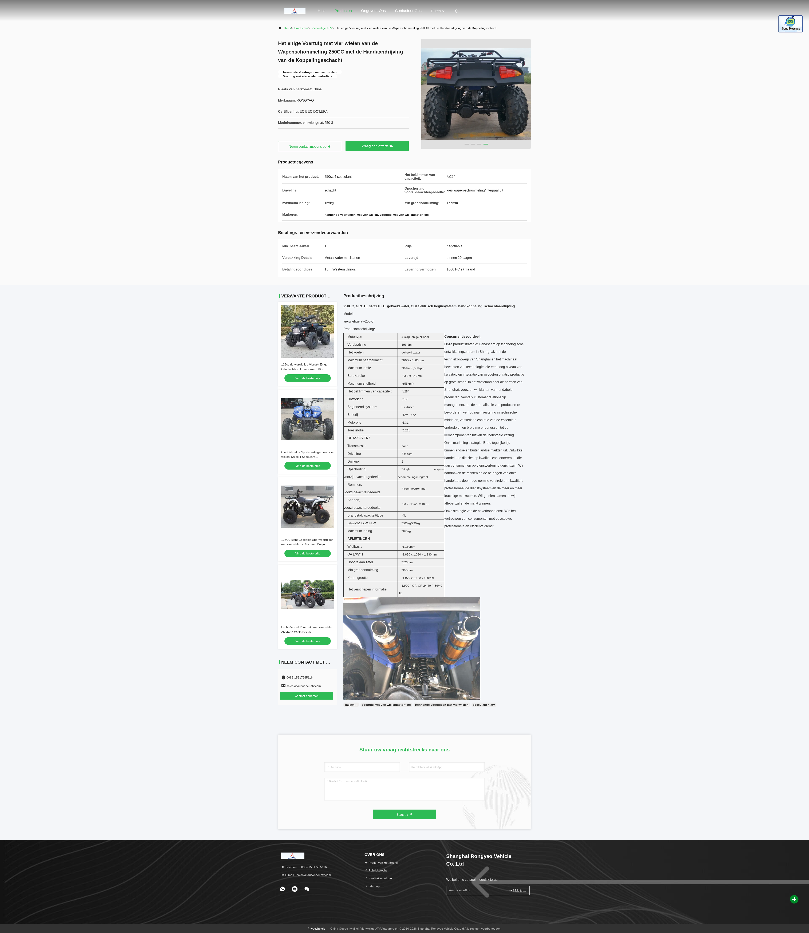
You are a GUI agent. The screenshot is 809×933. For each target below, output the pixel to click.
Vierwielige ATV (322, 28)
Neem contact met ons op (308, 146)
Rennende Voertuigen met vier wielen (442, 704)
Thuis (287, 28)
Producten (343, 11)
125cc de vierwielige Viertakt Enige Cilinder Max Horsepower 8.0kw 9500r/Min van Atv (304, 369)
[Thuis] (294, 10)
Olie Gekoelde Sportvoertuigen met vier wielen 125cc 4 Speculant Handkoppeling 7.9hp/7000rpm (307, 456)
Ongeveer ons (373, 11)
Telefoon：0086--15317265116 (305, 867)
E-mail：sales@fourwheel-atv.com (307, 875)
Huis (321, 11)
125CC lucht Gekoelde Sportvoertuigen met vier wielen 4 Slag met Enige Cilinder (307, 544)
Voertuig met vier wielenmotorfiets (386, 704)
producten (301, 28)
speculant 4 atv (484, 704)
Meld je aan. (519, 890)
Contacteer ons (408, 11)
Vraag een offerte (376, 146)
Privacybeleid (316, 928)
